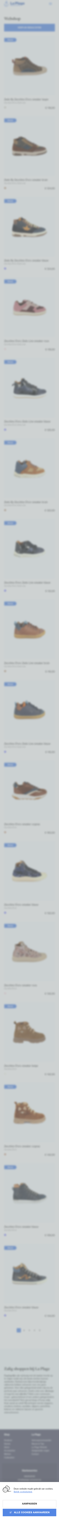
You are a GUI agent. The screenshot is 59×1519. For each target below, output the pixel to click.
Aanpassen (29, 1503)
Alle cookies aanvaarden (31, 1512)
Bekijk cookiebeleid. (23, 1491)
